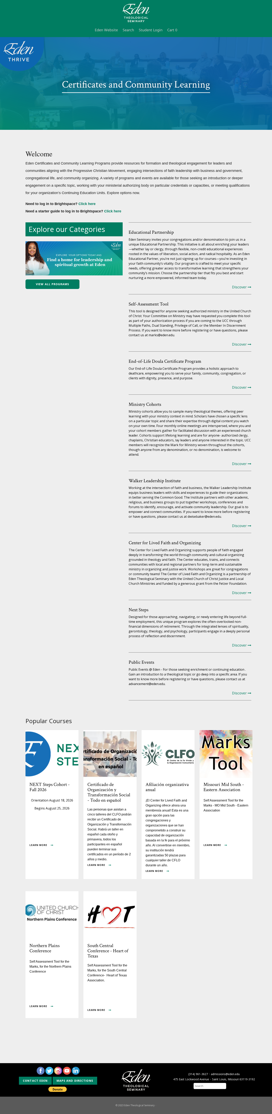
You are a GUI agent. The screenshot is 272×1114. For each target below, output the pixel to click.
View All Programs (52, 284)
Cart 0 (172, 30)
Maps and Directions (75, 1080)
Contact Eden (35, 1080)
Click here (87, 204)
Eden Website (106, 30)
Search (128, 30)
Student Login (150, 30)
